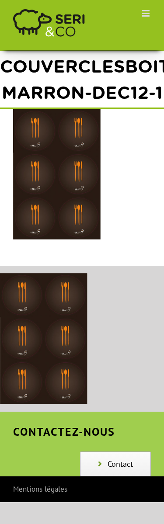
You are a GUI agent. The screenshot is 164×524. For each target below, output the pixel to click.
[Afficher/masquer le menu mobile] (146, 13)
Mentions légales (40, 489)
